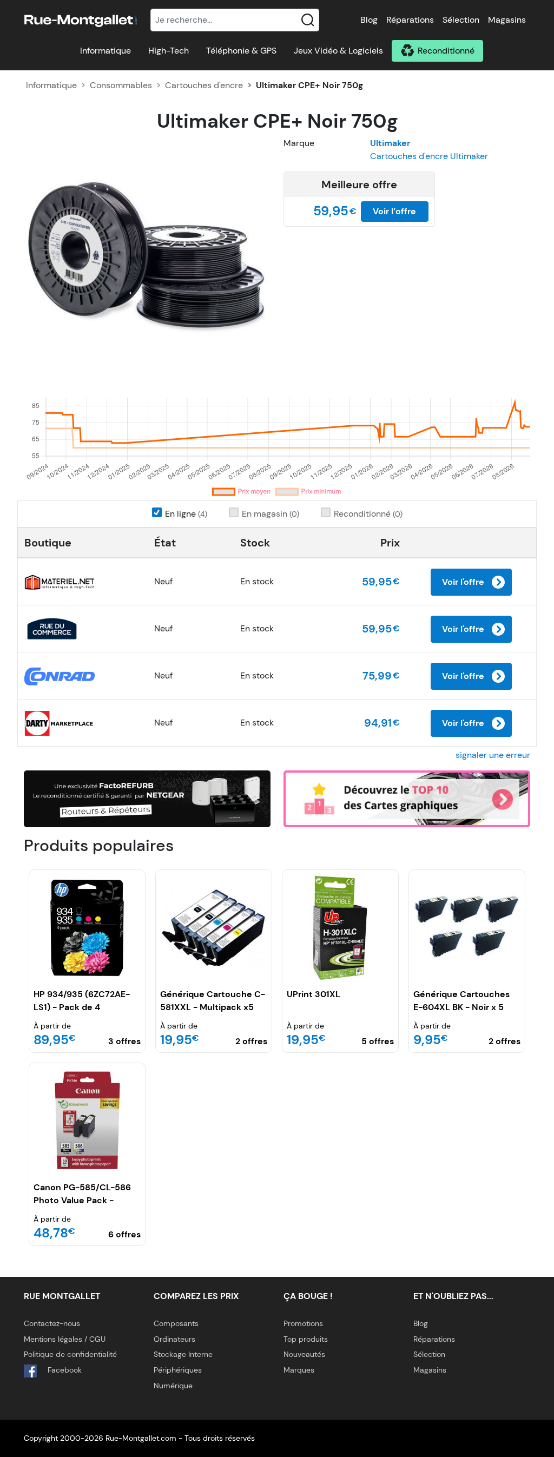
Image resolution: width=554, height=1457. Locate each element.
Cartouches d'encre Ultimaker (429, 156)
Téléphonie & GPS (241, 50)
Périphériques (178, 1370)
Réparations (410, 19)
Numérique (173, 1385)
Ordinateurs (174, 1339)
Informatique (105, 50)
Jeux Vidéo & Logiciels (338, 50)
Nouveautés (304, 1354)
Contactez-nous (52, 1323)
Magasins (507, 19)
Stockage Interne (183, 1354)
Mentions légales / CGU (64, 1339)
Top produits (305, 1339)
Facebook (63, 1370)
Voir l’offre (394, 211)
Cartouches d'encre (204, 85)
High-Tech (168, 50)
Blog (369, 19)
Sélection (461, 19)
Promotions (303, 1323)
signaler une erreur (493, 755)
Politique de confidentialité (70, 1354)
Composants (176, 1323)
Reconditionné (446, 50)
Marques (298, 1370)
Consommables (121, 85)
